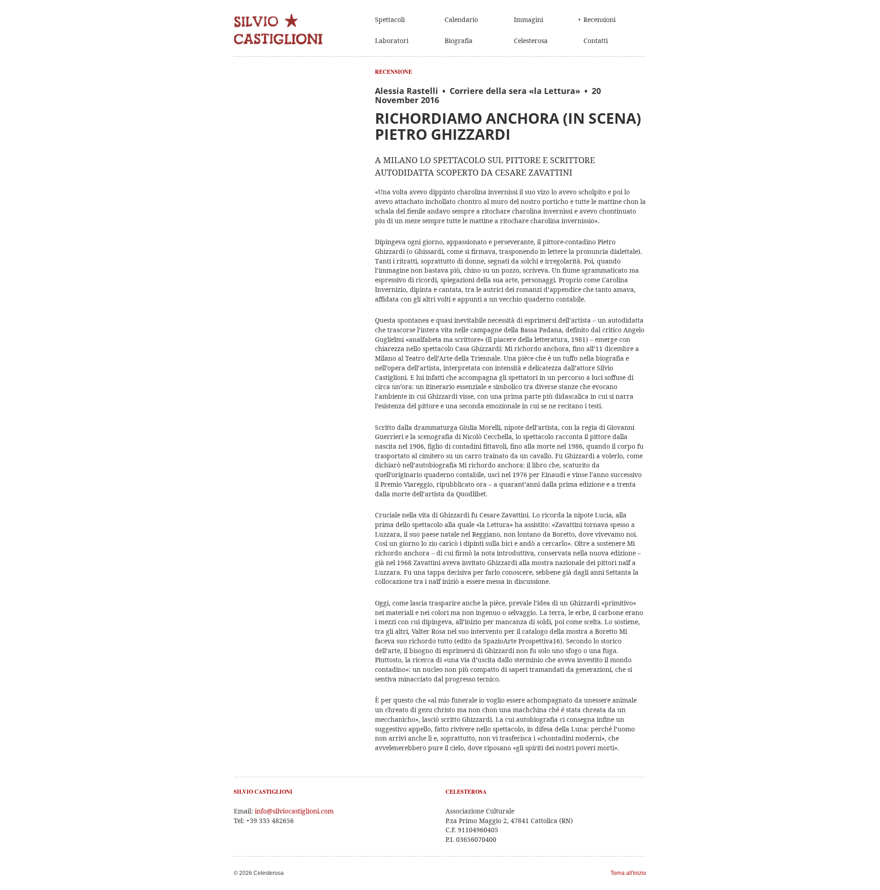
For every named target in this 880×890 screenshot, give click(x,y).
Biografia (459, 40)
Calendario (461, 19)
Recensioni (599, 19)
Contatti (595, 40)
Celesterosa (531, 40)
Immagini (528, 19)
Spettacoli (390, 19)
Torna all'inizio (628, 873)
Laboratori (391, 40)
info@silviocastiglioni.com (294, 811)
